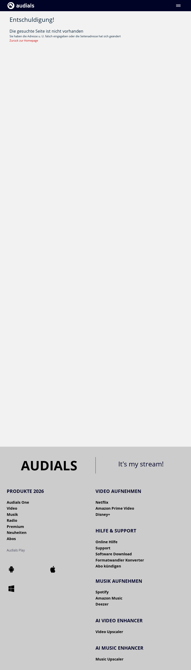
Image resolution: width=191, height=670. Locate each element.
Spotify (102, 591)
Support (103, 548)
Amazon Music (109, 598)
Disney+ (103, 514)
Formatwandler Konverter (120, 560)
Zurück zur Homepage (24, 40)
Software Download (114, 553)
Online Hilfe (107, 541)
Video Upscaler (109, 631)
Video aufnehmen (118, 491)
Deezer (102, 604)
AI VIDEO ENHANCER (119, 620)
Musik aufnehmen (119, 581)
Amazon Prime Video (115, 508)
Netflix (102, 502)
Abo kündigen (108, 566)
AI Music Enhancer (119, 648)
